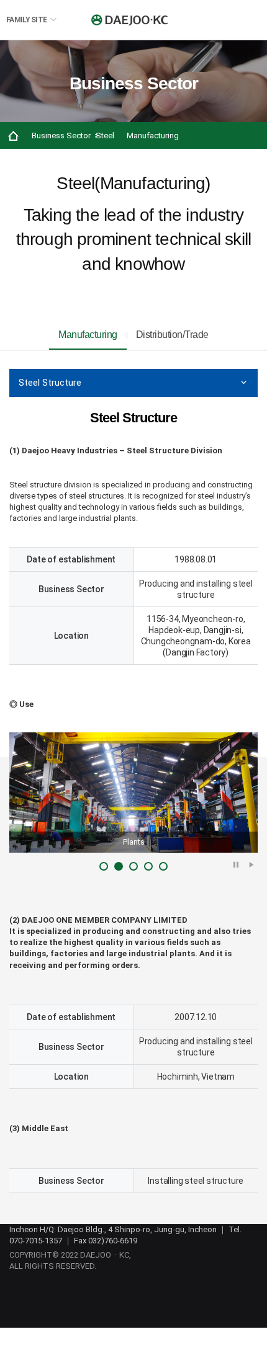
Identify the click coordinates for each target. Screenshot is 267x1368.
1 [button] (103, 866)
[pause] (236, 864)
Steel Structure (50, 382)
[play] (251, 864)
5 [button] (163, 866)
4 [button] (148, 866)
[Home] (13, 135)
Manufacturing (153, 135)
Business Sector (61, 135)
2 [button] (118, 866)
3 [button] (133, 866)
